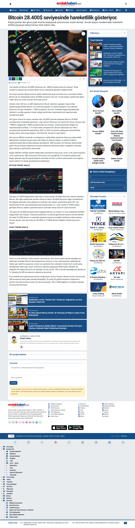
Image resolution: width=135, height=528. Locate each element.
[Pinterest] (16, 422)
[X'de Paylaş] (13, 78)
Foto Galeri (10, 477)
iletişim (106, 416)
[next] (109, 442)
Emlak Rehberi (84, 406)
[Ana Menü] (126, 10)
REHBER (70, 10)
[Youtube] (26, 422)
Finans (82, 412)
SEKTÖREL (36, 10)
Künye (82, 416)
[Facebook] (9, 422)
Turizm (106, 410)
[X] (13, 422)
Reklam (106, 414)
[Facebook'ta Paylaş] (10, 78)
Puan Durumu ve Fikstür (58, 410)
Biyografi (9, 491)
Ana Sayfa (9, 447)
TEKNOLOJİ (95, 10)
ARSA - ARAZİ (108, 10)
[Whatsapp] (40, 422)
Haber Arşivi (54, 416)
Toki (81, 410)
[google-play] (76, 427)
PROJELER (48, 10)
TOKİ (119, 10)
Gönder (13, 383)
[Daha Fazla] (20, 78)
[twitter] (28, 442)
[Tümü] (124, 33)
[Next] (36, 422)
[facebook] (15, 442)
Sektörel (106, 408)
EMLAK (14, 10)
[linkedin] (123, 442)
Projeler (82, 408)
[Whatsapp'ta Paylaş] (17, 78)
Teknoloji (12, 475)
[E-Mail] (21, 347)
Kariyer (106, 412)
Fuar (11, 468)
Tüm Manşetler (55, 412)
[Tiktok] (30, 422)
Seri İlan (9, 486)
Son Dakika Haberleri (57, 414)
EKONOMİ (24, 10)
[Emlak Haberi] (14, 339)
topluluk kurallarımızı (27, 389)
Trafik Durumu (55, 408)
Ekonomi (83, 404)
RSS (12, 436)
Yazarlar (9, 482)
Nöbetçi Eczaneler (56, 404)
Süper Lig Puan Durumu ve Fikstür (21, 510)
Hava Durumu (55, 406)
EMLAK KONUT (81, 10)
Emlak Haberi (14, 82)
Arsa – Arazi (13, 463)
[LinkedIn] (23, 422)
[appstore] (59, 427)
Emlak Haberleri (109, 404)
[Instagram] (19, 422)
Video (8, 479)
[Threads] (33, 422)
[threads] (96, 442)
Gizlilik (82, 414)
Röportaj (9, 489)
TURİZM (60, 10)
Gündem (12, 470)
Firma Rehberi (11, 484)
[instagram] (42, 442)
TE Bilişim (124, 436)
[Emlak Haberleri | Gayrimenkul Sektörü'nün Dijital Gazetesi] (69, 4)
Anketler (9, 493)
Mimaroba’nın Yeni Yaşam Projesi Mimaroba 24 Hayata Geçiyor (97, 523)
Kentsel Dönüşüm (109, 406)
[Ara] (126, 4)
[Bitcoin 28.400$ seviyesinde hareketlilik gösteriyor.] (47, 53)
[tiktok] (82, 442)
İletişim (9, 498)
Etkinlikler (13, 465)
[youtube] (55, 442)
